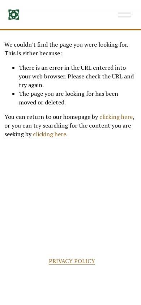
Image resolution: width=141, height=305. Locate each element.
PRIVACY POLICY (72, 261)
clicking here (116, 117)
